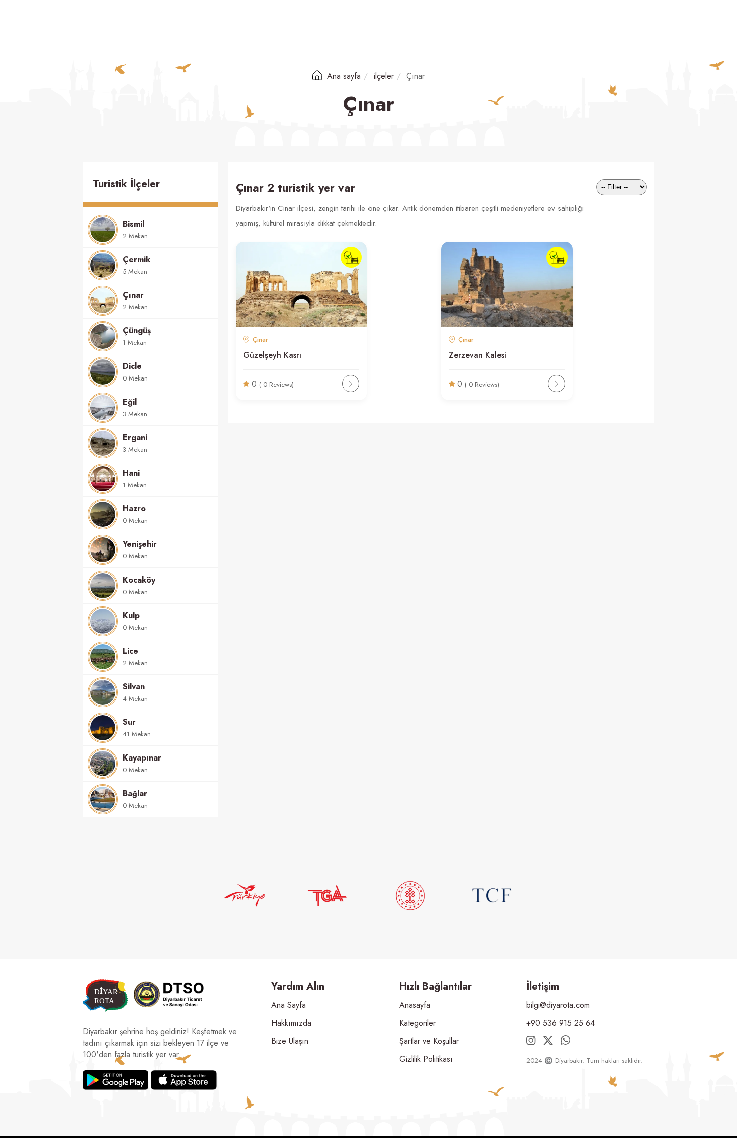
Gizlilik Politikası (426, 1059)
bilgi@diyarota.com (558, 1005)
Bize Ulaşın (289, 1041)
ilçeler (384, 76)
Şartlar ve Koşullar (429, 1041)
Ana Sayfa (288, 1005)
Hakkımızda (291, 1023)
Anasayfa (414, 1005)
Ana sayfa (343, 76)
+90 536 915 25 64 (560, 1023)
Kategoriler (417, 1023)
